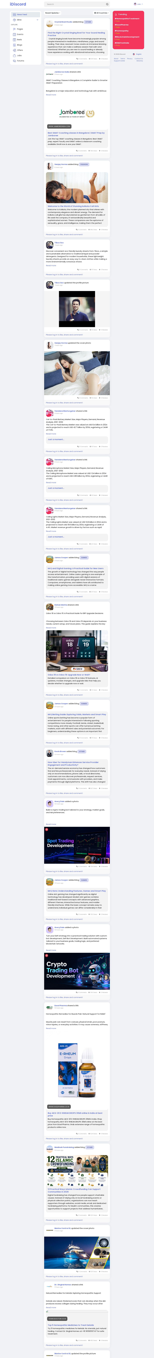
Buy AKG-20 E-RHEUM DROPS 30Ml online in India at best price (75, 1114)
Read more (51, 94)
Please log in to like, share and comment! (64, 63)
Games (84, 557)
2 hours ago (59, 25)
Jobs (19, 55)
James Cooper (61, 557)
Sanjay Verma (61, 164)
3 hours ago (59, 74)
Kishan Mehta (61, 605)
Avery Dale (59, 801)
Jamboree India (62, 72)
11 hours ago (59, 1231)
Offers (20, 50)
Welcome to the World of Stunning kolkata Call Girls (73, 206)
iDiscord (18, 4)
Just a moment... (56, 439)
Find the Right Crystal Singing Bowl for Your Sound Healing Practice (76, 34)
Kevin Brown (60, 751)
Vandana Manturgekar (65, 411)
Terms (122, 59)
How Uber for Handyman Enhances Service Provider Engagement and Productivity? (73, 763)
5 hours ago (59, 167)
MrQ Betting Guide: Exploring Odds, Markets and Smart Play (77, 714)
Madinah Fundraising (64, 1147)
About (116, 59)
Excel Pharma (61, 1005)
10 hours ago (59, 607)
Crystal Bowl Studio (63, 22)
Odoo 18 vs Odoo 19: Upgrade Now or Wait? (69, 675)
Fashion (84, 164)
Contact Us (139, 59)
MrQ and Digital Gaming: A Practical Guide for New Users (75, 568)
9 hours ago (59, 413)
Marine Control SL (63, 1228)
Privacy (129, 59)
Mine (19, 20)
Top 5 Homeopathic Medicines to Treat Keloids (71, 1325)
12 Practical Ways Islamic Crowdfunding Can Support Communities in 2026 (74, 1190)
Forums (20, 61)
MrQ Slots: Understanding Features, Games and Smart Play (77, 891)
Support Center (119, 61)
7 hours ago (59, 245)
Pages (20, 29)
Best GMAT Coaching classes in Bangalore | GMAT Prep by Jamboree (76, 134)
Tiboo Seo (59, 242)
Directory (140, 61)
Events (20, 34)
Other (88, 22)
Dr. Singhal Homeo (63, 1284)
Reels (19, 39)
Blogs (19, 45)
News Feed (22, 14)
